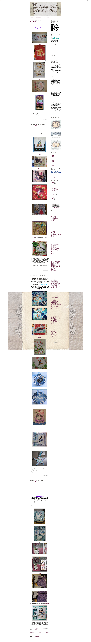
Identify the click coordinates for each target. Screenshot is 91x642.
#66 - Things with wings (55, 287)
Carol (53, 155)
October (54, 194)
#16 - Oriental (53, 232)
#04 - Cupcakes (53, 215)
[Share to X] (45, 119)
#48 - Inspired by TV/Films (55, 265)
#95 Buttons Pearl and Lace (55, 322)
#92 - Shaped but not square (56, 318)
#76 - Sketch (53, 299)
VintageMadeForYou (55, 207)
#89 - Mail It (53, 315)
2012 (53, 183)
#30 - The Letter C (54, 247)
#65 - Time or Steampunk (55, 286)
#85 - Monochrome (54, 310)
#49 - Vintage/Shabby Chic (55, 266)
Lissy (39, 448)
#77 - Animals (53, 300)
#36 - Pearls (53, 254)
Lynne (40, 44)
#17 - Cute (52, 233)
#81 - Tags (52, 305)
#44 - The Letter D (54, 260)
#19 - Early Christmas (54, 235)
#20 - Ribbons (53, 236)
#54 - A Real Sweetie (54, 272)
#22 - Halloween (53, 238)
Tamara (53, 165)
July (53, 198)
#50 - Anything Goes (54, 267)
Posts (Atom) (37, 636)
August (53, 197)
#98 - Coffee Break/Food (55, 325)
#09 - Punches (53, 220)
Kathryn (39, 79)
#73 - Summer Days (54, 296)
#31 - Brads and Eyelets (55, 248)
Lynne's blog (54, 162)
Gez (39, 135)
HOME (31, 17)
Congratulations (33, 21)
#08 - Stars (53, 219)
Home (40, 632)
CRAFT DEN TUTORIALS (38, 17)
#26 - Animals (53, 243)
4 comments (41, 119)
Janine (53, 160)
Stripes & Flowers (54, 334)
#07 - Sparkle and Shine (55, 218)
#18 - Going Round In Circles (56, 234)
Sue (39, 61)
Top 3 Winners (53, 335)
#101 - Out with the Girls (55, 225)
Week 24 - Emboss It (35, 481)
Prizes (52, 333)
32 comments (41, 628)
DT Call (52, 330)
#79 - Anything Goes (54, 303)
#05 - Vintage (53, 216)
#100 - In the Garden (54, 222)
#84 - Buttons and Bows (55, 309)
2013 (53, 182)
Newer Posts (32, 632)
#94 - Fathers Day (54, 321)
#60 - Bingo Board (54, 280)
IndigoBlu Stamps (54, 332)
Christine (53, 157)
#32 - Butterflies (54, 249)
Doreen (34, 237)
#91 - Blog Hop (53, 317)
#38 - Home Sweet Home (55, 255)
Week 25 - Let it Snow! (35, 276)
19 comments (41, 475)
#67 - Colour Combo (54, 288)
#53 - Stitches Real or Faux (55, 271)
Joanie (53, 161)
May (53, 200)
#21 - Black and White (54, 237)
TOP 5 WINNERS (47, 17)
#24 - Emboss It (35, 629)
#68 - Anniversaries (54, 289)
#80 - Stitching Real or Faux (56, 304)
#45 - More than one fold (55, 261)
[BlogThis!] (44, 119)
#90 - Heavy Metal (54, 316)
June (53, 199)
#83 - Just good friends (55, 308)
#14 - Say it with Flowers (55, 230)
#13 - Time (52, 229)
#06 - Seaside (53, 217)
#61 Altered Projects (54, 281)
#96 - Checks (53, 323)
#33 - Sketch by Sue (54, 250)
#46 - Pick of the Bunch (55, 262)
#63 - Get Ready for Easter (55, 283)
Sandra (39, 168)
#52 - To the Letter (54, 270)
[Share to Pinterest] (46, 119)
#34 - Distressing (54, 251)
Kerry (39, 201)
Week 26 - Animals (34, 125)
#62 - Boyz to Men (54, 282)
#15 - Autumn (53, 231)
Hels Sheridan (53, 331)
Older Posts (47, 632)
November (54, 188)
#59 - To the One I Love (55, 279)
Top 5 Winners (53, 336)
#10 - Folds (53, 221)
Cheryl (53, 156)
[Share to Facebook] (45, 119)
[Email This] (43, 119)
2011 (53, 184)
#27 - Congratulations (55, 244)
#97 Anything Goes (54, 324)
